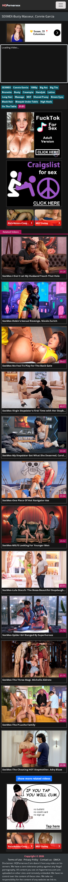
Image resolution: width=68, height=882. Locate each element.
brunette (7, 92)
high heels (46, 101)
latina (51, 92)
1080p (34, 87)
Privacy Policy (31, 859)
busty (17, 92)
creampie (28, 92)
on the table (9, 106)
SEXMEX (6, 87)
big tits (54, 87)
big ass (44, 87)
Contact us (46, 859)
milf (29, 96)
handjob (40, 92)
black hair (7, 101)
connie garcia (20, 87)
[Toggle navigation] (61, 5)
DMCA (56, 859)
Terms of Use (15, 859)
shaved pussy (41, 96)
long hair (7, 96)
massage (19, 96)
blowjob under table (26, 101)
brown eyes (57, 96)
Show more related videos (34, 778)
